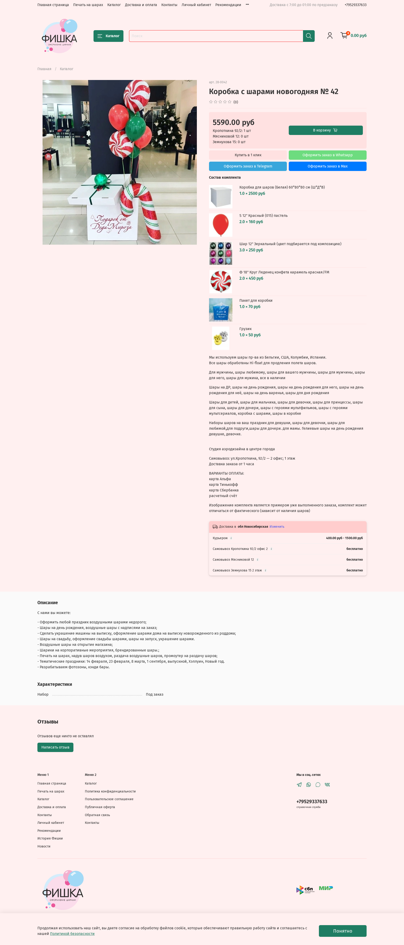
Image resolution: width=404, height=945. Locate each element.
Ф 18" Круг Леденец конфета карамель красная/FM (284, 272)
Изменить (277, 527)
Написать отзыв (55, 747)
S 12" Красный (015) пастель (263, 215)
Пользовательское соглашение (109, 799)
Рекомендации (228, 5)
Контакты (169, 5)
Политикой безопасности (72, 933)
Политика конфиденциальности (110, 791)
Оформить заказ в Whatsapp (328, 155)
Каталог (114, 5)
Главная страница (53, 5)
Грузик (245, 329)
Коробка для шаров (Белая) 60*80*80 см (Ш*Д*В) (282, 187)
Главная (44, 69)
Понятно (342, 931)
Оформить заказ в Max (328, 166)
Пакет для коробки (256, 300)
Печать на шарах (88, 5)
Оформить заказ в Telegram (248, 166)
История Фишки (50, 838)
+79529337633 (356, 5)
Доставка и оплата (141, 5)
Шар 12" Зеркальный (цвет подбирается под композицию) (290, 244)
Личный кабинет (196, 5)
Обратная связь (97, 815)
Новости (43, 846)
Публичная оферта (100, 807)
